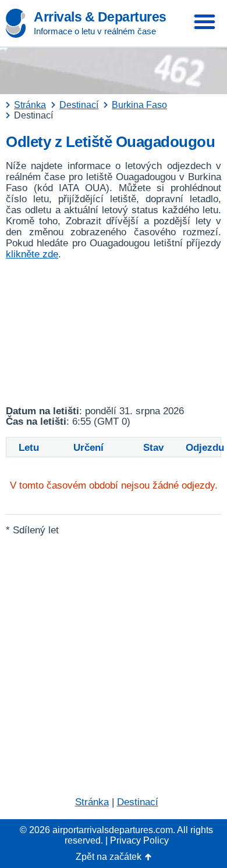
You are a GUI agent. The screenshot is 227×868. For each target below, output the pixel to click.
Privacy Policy (139, 840)
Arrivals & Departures (100, 16)
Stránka (92, 802)
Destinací (137, 802)
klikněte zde (32, 254)
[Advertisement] (113, 333)
